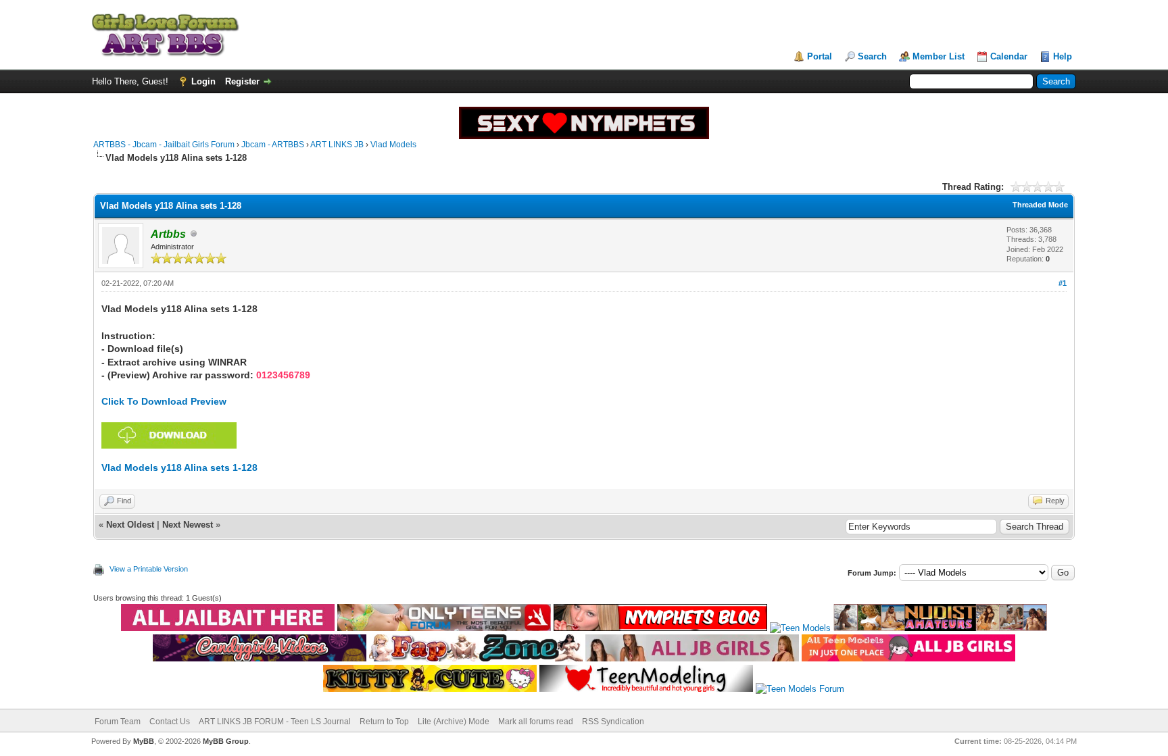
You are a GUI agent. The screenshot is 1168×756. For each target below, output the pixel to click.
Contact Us (169, 721)
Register (242, 81)
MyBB (143, 741)
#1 (1062, 283)
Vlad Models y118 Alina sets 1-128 (179, 467)
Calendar (1008, 56)
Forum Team (118, 721)
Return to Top (384, 721)
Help (1062, 56)
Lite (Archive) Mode (453, 721)
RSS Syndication (613, 721)
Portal (819, 56)
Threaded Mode (1040, 205)
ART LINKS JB (337, 144)
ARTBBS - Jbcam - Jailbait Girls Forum (164, 144)
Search (872, 56)
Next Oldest (130, 525)
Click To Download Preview (163, 401)
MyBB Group (226, 741)
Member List (938, 56)
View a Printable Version (149, 569)
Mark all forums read (535, 721)
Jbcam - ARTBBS (272, 144)
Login (203, 81)
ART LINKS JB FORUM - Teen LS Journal (275, 721)
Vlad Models (393, 144)
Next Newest (187, 525)
